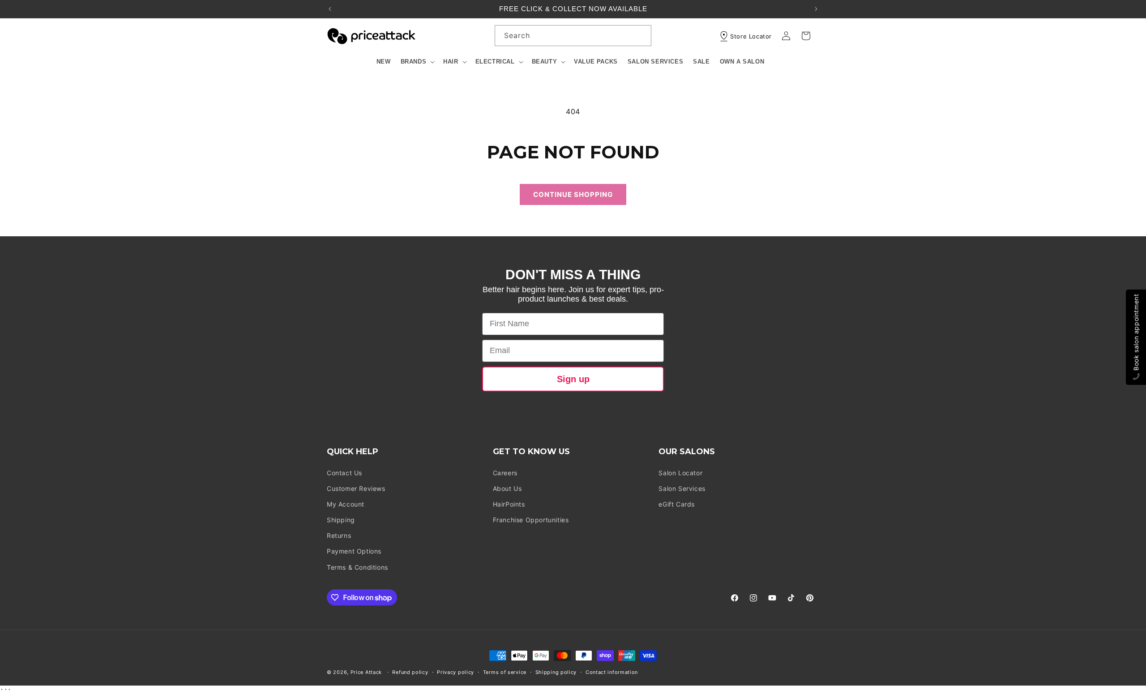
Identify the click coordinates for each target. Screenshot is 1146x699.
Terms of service (504, 672)
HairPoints (509, 504)
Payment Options (354, 551)
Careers (505, 473)
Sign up (573, 379)
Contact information (612, 672)
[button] (417, 62)
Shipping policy (556, 672)
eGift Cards (677, 504)
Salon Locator (680, 473)
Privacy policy (455, 672)
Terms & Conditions (357, 567)
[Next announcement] (816, 8)
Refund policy (410, 672)
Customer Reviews (356, 488)
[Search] (641, 35)
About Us (507, 488)
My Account (345, 504)
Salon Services (682, 488)
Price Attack (366, 672)
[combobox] (573, 36)
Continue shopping (573, 194)
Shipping (341, 520)
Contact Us (344, 473)
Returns (339, 535)
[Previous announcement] (330, 8)
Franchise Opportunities (531, 520)
